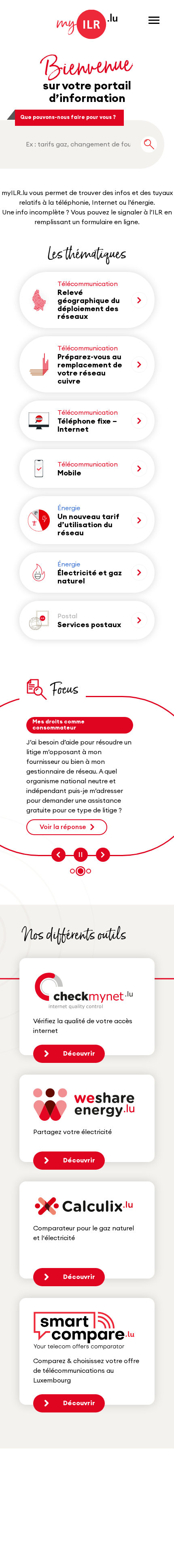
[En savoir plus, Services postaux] (139, 620)
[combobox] (78, 144)
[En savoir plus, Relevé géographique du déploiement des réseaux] (139, 300)
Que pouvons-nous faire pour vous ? (68, 117)
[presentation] (58, 855)
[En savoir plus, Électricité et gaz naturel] (139, 572)
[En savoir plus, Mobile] (139, 468)
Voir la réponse (63, 827)
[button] (72, 871)
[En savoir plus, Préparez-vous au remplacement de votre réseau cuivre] (139, 364)
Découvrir (79, 1053)
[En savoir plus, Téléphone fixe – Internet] (139, 421)
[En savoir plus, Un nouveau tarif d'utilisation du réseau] (139, 520)
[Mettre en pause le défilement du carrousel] (81, 855)
